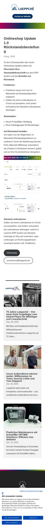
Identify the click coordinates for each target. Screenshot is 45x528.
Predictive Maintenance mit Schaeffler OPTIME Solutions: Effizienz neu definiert (21, 436)
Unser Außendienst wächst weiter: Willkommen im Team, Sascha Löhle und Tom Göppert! (21, 377)
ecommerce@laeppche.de (18, 260)
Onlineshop (12, 253)
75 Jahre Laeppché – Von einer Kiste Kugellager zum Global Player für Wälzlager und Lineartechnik (21, 315)
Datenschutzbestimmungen (31, 491)
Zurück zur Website (22, 16)
